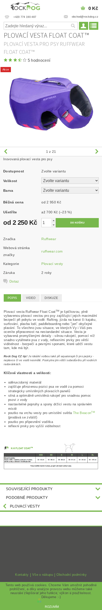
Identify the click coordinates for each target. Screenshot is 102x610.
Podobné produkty (27, 497)
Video (31, 298)
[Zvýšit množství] (53, 220)
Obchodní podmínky (71, 575)
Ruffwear (48, 239)
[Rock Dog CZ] (25, 6)
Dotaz (14, 281)
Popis (12, 298)
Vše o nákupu (42, 575)
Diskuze (51, 298)
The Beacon (84, 413)
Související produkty (29, 489)
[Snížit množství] (53, 225)
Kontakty (22, 575)
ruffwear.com (52, 251)
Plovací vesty (52, 264)
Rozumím (52, 607)
